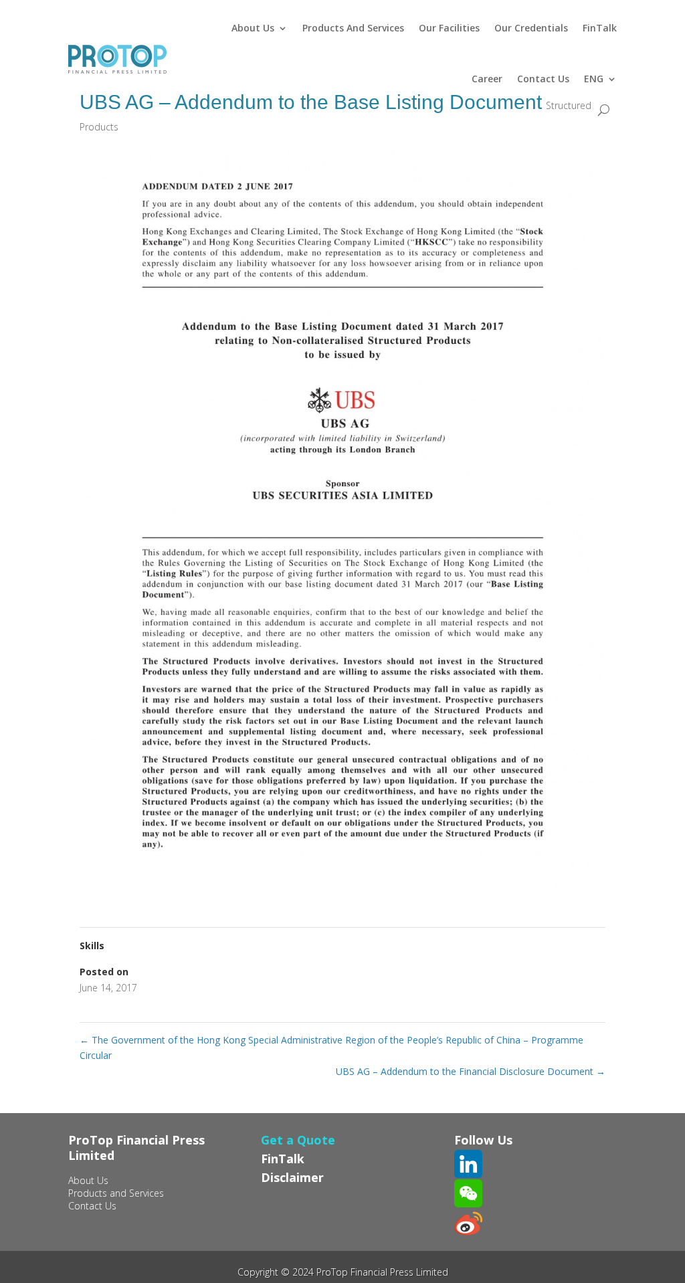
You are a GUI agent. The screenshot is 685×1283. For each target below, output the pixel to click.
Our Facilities (449, 27)
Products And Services (353, 27)
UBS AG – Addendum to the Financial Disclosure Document (470, 1071)
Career (487, 78)
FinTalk (600, 27)
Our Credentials (531, 27)
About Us (252, 27)
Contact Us (543, 78)
